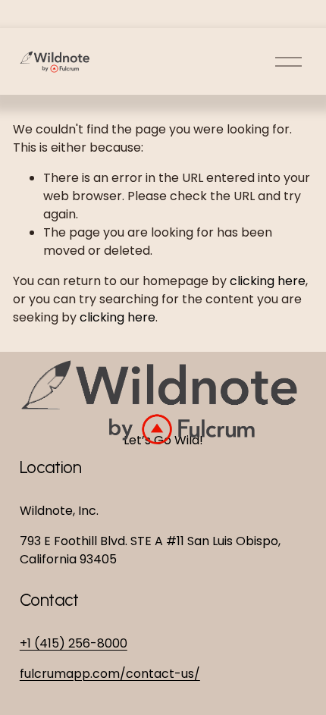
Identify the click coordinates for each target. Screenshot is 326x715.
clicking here (268, 281)
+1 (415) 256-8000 (73, 643)
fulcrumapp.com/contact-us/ (110, 673)
